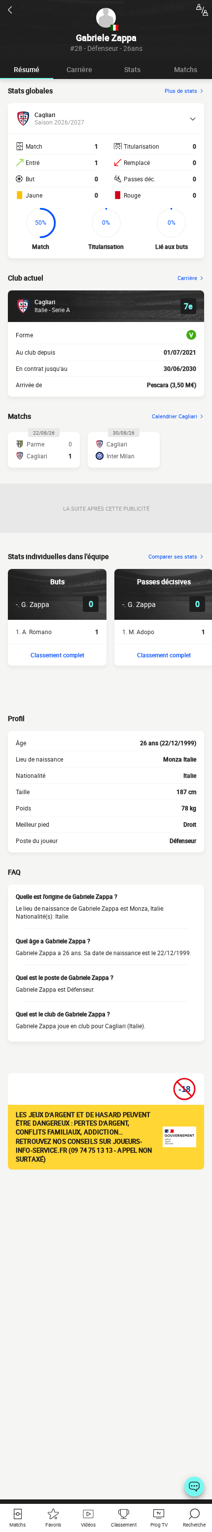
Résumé (26, 69)
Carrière (79, 69)
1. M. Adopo (138, 632)
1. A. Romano (34, 632)
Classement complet (57, 655)
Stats (132, 69)
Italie (189, 775)
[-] (194, 1486)
